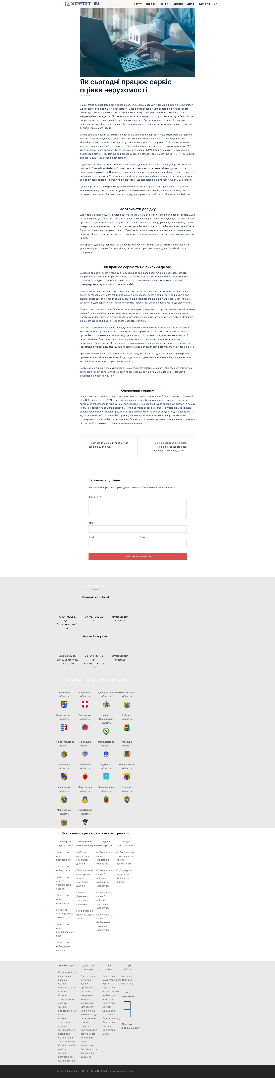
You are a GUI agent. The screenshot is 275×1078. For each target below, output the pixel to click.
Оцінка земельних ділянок (64, 1022)
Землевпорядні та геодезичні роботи (89, 1018)
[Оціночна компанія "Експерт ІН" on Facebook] (127, 1005)
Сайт (142, 537)
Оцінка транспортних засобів (66, 999)
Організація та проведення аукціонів (88, 1053)
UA (215, 3)
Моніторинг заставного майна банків (87, 1007)
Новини (150, 3)
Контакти (204, 3)
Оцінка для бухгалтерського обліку (111, 980)
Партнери (177, 3)
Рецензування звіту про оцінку (88, 980)
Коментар (95, 497)
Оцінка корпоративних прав (67, 1010)
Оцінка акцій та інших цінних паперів (67, 976)
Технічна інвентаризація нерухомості (88, 1030)
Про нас (163, 3)
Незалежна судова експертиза (86, 1041)
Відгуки (191, 3)
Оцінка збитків (66, 1060)
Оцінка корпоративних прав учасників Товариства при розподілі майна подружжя (170, 446)
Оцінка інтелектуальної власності (67, 987)
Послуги (137, 3)
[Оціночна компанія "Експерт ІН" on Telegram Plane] (127, 1013)
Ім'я (92, 522)
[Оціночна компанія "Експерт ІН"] (81, 3)
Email (92, 537)
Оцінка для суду (111, 1018)
